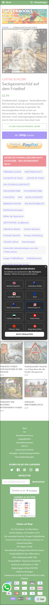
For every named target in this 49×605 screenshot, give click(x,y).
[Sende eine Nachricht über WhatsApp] (6, 587)
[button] (14, 284)
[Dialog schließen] (45, 266)
